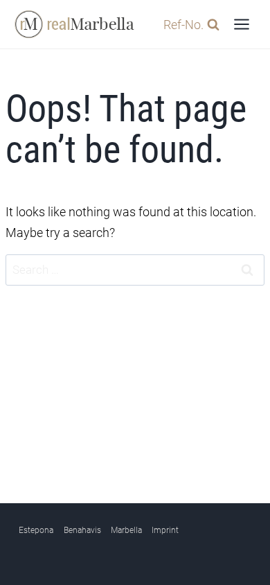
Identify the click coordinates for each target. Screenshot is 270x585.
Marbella (126, 530)
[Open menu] (241, 24)
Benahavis (82, 530)
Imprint (165, 530)
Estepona (36, 530)
